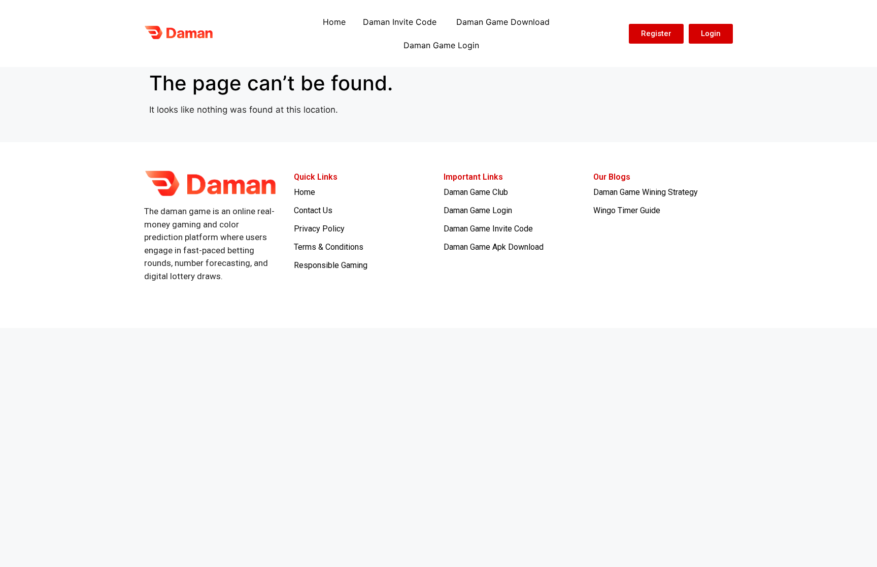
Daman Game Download (503, 22)
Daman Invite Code (401, 22)
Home (334, 22)
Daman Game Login (441, 45)
